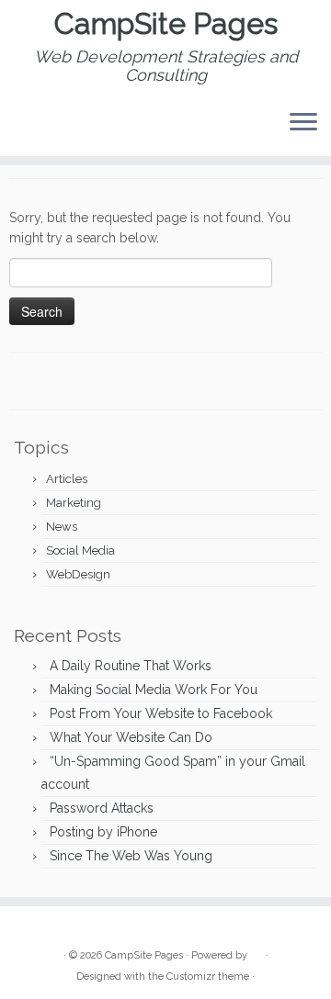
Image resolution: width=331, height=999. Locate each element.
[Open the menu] (303, 123)
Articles (66, 479)
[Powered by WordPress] (256, 952)
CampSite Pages (166, 24)
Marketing (73, 503)
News (61, 526)
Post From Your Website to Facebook (161, 713)
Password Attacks (102, 808)
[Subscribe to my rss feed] (28, 927)
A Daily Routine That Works (130, 665)
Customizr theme (207, 976)
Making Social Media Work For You (153, 689)
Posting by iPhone (103, 832)
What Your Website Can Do (131, 737)
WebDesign (78, 574)
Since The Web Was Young (131, 855)
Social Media (80, 550)
